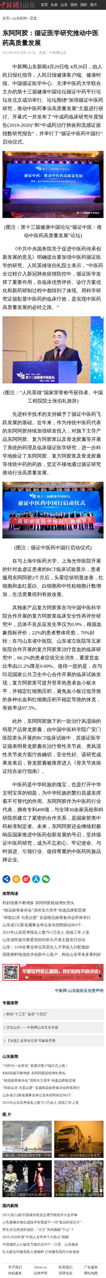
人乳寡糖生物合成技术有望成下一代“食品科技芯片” (41, 1222)
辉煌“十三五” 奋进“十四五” (27, 1014)
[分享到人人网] (36, 879)
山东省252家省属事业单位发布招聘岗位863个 (41, 925)
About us (40, 1267)
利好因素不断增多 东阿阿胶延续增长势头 (38, 903)
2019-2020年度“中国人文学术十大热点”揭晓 (35, 1237)
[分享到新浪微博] (26, 879)
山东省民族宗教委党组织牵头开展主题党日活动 (43, 940)
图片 (93, 5)
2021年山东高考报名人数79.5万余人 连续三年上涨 (45, 932)
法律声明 (40, 1273)
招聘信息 (65, 1273)
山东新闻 (20, 18)
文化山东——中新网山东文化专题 (32, 1027)
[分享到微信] (46, 879)
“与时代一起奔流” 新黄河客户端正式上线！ (35, 1066)
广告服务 (91, 1267)
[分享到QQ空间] (16, 879)
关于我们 (15, 1267)
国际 (83, 5)
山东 (64, 5)
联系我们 (65, 1267)
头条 (54, 5)
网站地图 (91, 1273)
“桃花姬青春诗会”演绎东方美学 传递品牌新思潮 (44, 910)
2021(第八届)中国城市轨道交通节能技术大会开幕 (39, 1215)
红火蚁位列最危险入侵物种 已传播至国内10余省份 (40, 1252)
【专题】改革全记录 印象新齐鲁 (31, 1041)
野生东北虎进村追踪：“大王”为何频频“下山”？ (38, 1230)
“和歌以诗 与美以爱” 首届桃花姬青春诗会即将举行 (46, 917)
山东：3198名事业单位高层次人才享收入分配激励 (45, 947)
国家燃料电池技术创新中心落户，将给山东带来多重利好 (51, 954)
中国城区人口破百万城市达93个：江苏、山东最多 (40, 1244)
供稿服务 (15, 1273)
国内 (74, 5)
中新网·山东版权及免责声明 (79, 990)
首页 (44, 5)
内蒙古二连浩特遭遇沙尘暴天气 (79, 1155)
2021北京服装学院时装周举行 (27, 1194)
